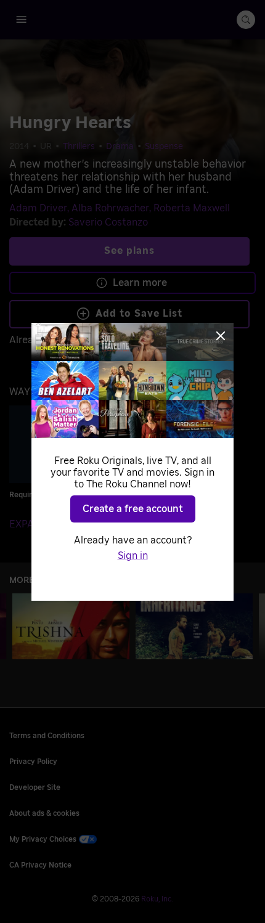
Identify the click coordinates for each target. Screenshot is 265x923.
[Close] (220, 336)
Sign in (133, 556)
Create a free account (133, 509)
